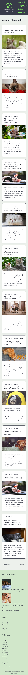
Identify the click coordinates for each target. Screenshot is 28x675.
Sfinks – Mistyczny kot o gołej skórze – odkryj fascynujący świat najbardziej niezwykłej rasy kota (13, 166)
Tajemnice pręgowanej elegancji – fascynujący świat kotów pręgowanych (13, 433)
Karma (21, 338)
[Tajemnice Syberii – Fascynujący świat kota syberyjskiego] (14, 42)
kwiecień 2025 (5, 652)
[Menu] (25, 7)
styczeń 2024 (5, 662)
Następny (22, 564)
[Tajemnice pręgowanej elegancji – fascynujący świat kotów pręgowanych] (14, 444)
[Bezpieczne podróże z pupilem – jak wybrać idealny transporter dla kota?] (14, 398)
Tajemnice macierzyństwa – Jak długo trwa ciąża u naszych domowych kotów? (12, 252)
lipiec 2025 (4, 648)
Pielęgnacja (12, 518)
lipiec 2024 (4, 658)
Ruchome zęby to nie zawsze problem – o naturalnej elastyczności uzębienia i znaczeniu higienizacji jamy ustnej (12, 605)
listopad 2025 (5, 644)
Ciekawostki (16, 27)
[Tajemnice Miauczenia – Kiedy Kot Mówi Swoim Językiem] (14, 308)
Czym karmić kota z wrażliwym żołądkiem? (10, 610)
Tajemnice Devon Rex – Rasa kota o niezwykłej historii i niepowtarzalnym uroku (13, 120)
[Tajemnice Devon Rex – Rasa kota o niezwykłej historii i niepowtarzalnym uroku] (14, 132)
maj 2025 (4, 650)
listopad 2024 (5, 656)
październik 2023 (6, 666)
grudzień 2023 (5, 663)
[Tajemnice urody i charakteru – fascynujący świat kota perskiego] (14, 220)
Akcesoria (4, 623)
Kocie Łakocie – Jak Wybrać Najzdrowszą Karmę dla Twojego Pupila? (13, 342)
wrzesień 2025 (5, 646)
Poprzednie (7, 564)
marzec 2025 (5, 654)
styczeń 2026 (5, 642)
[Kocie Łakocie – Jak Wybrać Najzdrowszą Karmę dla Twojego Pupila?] (14, 354)
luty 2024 (4, 660)
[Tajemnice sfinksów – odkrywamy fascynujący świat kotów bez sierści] (14, 488)
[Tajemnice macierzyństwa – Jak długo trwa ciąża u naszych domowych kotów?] (14, 264)
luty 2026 (4, 640)
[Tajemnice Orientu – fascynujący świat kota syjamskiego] (14, 86)
